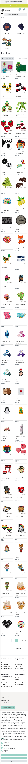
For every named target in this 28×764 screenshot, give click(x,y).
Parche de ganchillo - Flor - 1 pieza (7, 75)
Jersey (17, 662)
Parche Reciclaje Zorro (20, 248)
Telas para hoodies (6, 668)
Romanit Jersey (19, 670)
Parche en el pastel (7, 612)
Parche (17, 190)
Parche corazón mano (20, 380)
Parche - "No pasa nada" (20, 478)
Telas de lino (4, 664)
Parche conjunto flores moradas (20, 361)
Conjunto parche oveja (6, 172)
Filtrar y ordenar (9, 58)
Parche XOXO (5, 322)
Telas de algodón (6, 662)
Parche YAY (18, 322)
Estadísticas (7, 743)
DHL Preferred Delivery (9, 748)
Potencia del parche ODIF (21, 437)
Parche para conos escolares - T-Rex (20, 75)
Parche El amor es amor (20, 632)
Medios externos (8, 747)
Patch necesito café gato (7, 498)
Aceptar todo (14, 755)
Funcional (6, 750)
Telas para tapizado (6, 686)
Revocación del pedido (8, 707)
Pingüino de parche (6, 418)
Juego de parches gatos (6, 152)
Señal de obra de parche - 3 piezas (6, 478)
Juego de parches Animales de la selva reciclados (20, 172)
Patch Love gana (6, 457)
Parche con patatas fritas (21, 613)
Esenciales (6, 742)
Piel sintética (5, 682)
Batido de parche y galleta (6, 286)
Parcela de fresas (6, 133)
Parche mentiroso (20, 575)
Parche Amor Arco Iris (20, 536)
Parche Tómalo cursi (7, 247)
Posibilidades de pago (6, 702)
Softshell (3, 684)
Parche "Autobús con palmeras (20, 152)
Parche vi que (19, 516)
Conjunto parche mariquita (20, 96)
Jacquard (18, 681)
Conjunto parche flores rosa (20, 342)
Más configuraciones (6, 751)
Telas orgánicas (19, 684)
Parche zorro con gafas (20, 556)
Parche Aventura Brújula (20, 228)
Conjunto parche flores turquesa (6, 380)
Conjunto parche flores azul (6, 361)
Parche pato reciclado (5, 267)
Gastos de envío (5, 700)
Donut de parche (6, 304)
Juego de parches (20, 266)
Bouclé (17, 679)
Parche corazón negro (6, 632)
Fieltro (3, 679)
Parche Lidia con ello (6, 517)
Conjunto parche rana (20, 115)
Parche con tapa (6, 593)
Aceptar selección (14, 761)
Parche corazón (20, 497)
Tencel (17, 677)
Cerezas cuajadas (20, 133)
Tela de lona (4, 681)
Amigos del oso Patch (6, 399)
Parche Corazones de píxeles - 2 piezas (7, 536)
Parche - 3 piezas (20, 457)
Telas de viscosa (5, 666)
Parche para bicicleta (5, 437)
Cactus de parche (20, 304)
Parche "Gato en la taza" (20, 594)
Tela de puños (19, 668)
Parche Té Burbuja (20, 285)
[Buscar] (25, 14)
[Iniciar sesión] (14, 10)
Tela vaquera (18, 664)
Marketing (6, 745)
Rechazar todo (14, 758)
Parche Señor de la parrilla (6, 228)
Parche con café (6, 575)
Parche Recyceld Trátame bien (6, 209)
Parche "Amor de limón (20, 209)
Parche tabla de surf (6, 342)
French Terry (18, 666)
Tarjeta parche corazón (19, 399)
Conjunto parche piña (6, 96)
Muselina (3, 670)
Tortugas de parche (7, 190)
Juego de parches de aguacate (6, 115)
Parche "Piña (19, 418)
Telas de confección (21, 682)
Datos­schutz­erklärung (18, 739)
